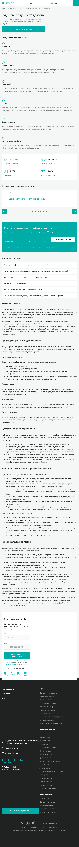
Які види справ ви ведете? (15, 283)
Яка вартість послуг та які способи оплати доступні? (26, 277)
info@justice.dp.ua (13, 753)
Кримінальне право (47, 778)
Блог (4, 698)
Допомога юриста (46, 805)
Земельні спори (45, 765)
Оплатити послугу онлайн (20, 811)
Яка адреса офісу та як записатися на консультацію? (26, 265)
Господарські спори (47, 707)
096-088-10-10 (12, 748)
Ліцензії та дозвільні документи (51, 724)
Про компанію (8, 689)
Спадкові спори (45, 741)
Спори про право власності (50, 761)
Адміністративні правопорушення (52, 717)
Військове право (46, 782)
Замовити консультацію (23, 29)
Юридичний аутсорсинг (48, 693)
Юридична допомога (47, 802)
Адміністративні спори (48, 703)
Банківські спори (46, 734)
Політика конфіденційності (49, 823)
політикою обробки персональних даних (51, 247)
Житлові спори (45, 768)
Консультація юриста (47, 809)
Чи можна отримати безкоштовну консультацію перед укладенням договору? (36, 271)
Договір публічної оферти (49, 812)
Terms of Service (57, 830)
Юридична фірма (46, 799)
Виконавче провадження (49, 788)
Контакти (6, 693)
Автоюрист (44, 775)
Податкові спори (46, 700)
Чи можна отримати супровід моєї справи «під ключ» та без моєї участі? (34, 296)
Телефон (6, 643)
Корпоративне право (47, 710)
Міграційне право (46, 785)
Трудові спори (45, 713)
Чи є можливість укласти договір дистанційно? (23, 289)
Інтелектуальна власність (49, 720)
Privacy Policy (46, 830)
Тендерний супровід (47, 696)
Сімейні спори (45, 737)
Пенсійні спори (45, 751)
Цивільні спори (45, 758)
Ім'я (5, 633)
